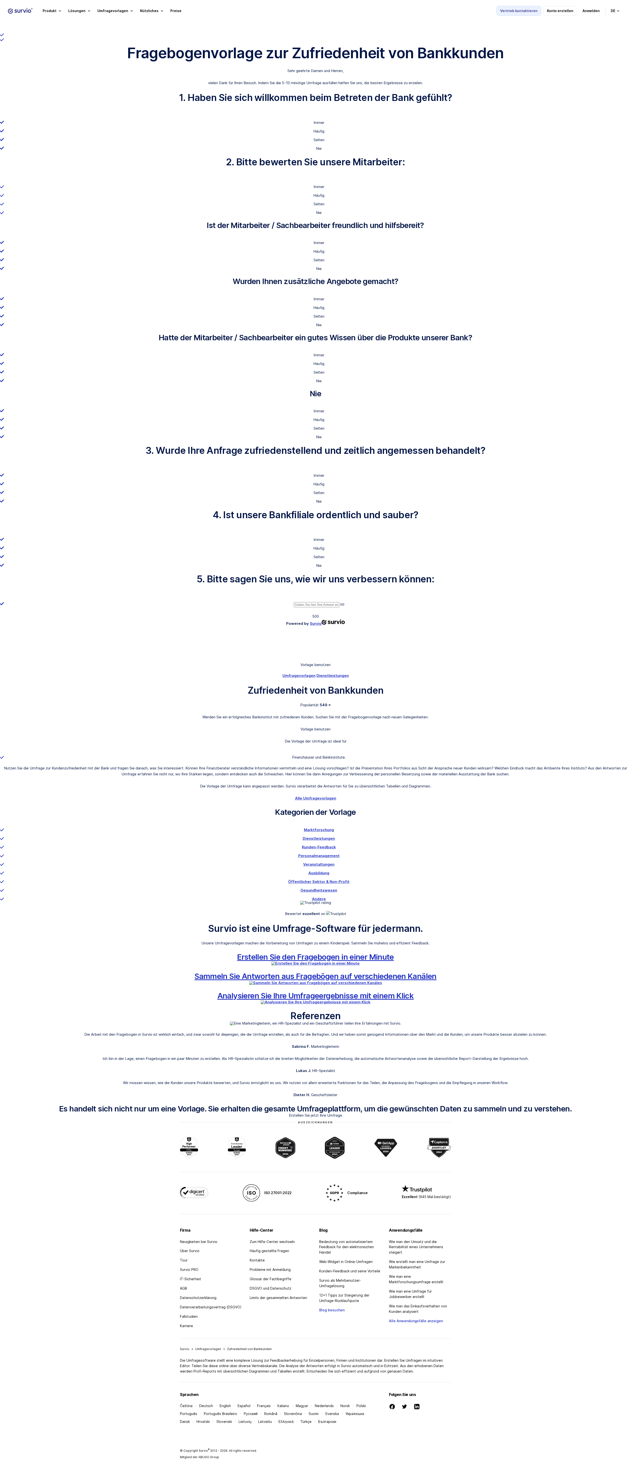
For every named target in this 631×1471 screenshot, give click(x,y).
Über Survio (189, 1251)
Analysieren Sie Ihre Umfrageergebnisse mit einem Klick (315, 995)
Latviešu (265, 1421)
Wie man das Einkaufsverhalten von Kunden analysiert (418, 1309)
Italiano (283, 1406)
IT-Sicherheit (190, 1279)
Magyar (302, 1406)
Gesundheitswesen (318, 890)
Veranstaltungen (318, 864)
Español (244, 1406)
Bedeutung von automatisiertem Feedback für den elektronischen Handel (346, 1247)
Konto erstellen (560, 11)
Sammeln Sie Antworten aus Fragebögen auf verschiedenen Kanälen (315, 976)
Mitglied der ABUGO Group (199, 1457)
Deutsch (206, 1406)
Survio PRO (189, 1269)
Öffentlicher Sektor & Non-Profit (319, 881)
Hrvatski (203, 1421)
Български (327, 1421)
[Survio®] (20, 11)
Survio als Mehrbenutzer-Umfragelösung (340, 1283)
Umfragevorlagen (299, 675)
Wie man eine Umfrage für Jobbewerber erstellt (410, 1294)
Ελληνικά (286, 1421)
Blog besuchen (332, 1310)
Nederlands (324, 1406)
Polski (361, 1406)
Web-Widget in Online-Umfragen (346, 1262)
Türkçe (306, 1421)
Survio (184, 1349)
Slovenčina (293, 1414)
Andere (319, 899)
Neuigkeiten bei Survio (198, 1242)
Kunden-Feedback (319, 847)
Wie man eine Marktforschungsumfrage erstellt (416, 1279)
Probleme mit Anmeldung (270, 1269)
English (225, 1406)
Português (188, 1414)
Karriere (186, 1326)
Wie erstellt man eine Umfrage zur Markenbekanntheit (417, 1264)
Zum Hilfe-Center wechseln (272, 1242)
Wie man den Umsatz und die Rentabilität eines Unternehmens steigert (416, 1247)
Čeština (186, 1406)
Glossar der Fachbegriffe (270, 1279)
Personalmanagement (319, 855)
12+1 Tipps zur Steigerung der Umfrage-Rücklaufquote (344, 1298)
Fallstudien (189, 1316)
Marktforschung (319, 829)
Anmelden (591, 11)
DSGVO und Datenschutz (270, 1288)
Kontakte (257, 1260)
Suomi (313, 1414)
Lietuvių (245, 1421)
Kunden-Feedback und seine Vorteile (349, 1271)
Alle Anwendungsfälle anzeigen (416, 1321)
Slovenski (224, 1421)
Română (270, 1414)
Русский (251, 1414)
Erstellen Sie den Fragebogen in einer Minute (315, 956)
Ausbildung (318, 873)
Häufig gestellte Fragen (269, 1251)
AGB (183, 1288)
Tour (184, 1260)
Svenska (332, 1414)
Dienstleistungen (332, 675)
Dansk (185, 1421)
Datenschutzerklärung (198, 1298)
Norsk (345, 1406)
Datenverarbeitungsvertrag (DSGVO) (211, 1307)
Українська (355, 1414)
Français (264, 1406)
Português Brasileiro (220, 1414)
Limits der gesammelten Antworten (278, 1298)
